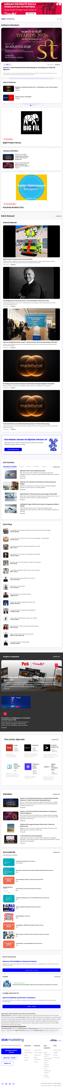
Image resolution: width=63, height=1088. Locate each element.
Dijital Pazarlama (37, 1058)
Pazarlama (37, 1055)
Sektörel (26, 1057)
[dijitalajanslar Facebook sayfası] (13, 1084)
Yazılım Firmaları (46, 1076)
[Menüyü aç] (61, 19)
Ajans (26, 1055)
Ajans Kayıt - (9, 1058)
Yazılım (36, 1062)
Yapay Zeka (37, 1050)
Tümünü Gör (59, 216)
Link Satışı (56, 1057)
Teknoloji (27, 1050)
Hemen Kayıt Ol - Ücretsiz (31, 970)
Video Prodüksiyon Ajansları (47, 1070)
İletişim (56, 1053)
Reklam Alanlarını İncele (13, 449)
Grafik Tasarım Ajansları (46, 1064)
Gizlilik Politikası (57, 1085)
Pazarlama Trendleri (10, 466)
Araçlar (44, 466)
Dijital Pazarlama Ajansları (47, 1054)
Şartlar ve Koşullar (46, 1085)
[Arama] (58, 19)
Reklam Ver (7, 1063)
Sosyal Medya (28, 1053)
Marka (26, 1060)
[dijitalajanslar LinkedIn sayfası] (6, 1084)
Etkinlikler (36, 466)
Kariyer (56, 1055)
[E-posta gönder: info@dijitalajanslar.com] (10, 1084)
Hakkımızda (57, 1050)
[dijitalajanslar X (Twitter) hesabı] (2, 1084)
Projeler (21, 466)
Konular (28, 466)
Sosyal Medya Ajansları (48, 1059)
